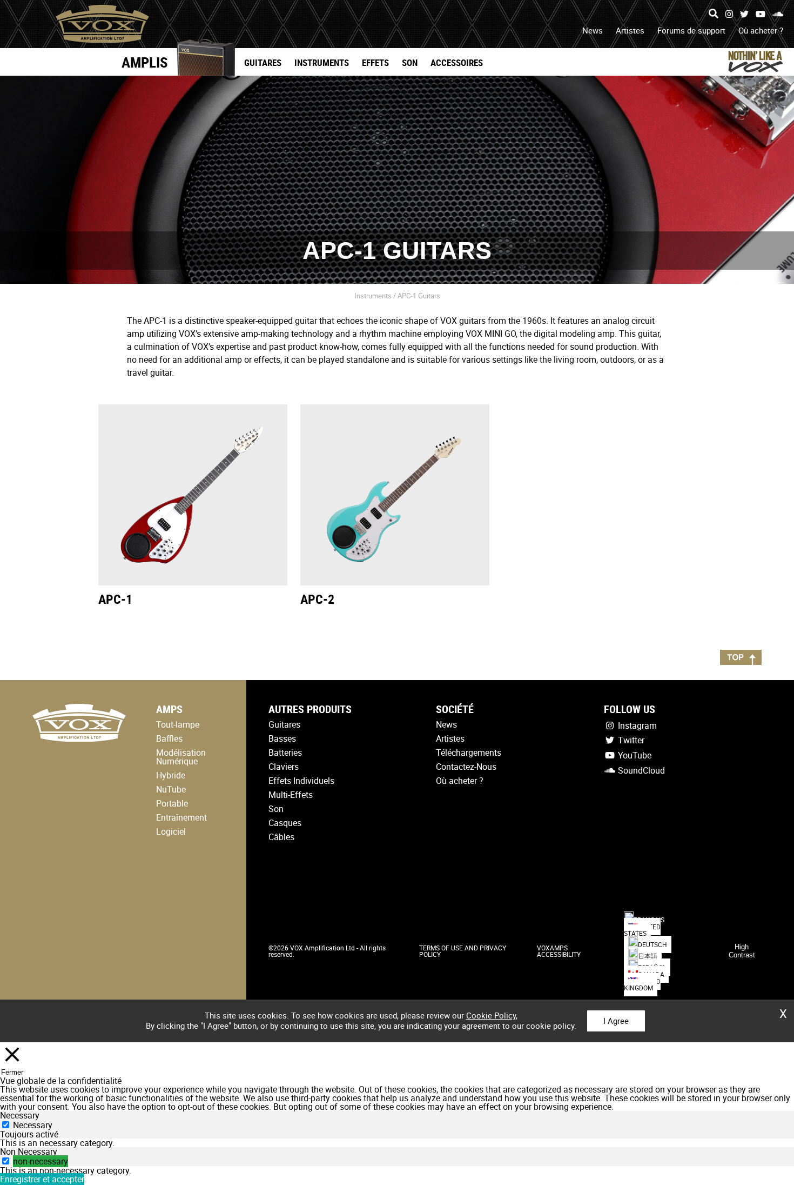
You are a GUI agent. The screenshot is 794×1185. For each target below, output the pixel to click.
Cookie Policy (491, 1015)
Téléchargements (468, 752)
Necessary (32, 1125)
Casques (284, 823)
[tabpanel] (397, 1143)
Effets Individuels (301, 781)
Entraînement (181, 817)
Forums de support (691, 30)
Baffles (169, 738)
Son (410, 62)
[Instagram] (729, 14)
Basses (282, 738)
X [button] (783, 1010)
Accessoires (456, 62)
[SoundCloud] (777, 14)
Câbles (281, 837)
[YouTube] (760, 14)
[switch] (5, 1160)
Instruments (321, 62)
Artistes (630, 30)
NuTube (171, 789)
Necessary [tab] (19, 1115)
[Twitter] (744, 14)
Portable (172, 803)
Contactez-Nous (466, 767)
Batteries (285, 752)
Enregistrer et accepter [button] (42, 1179)
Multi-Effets (290, 795)
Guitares (262, 62)
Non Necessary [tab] (28, 1151)
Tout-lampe (177, 724)
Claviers (283, 767)
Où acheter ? (760, 30)
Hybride (170, 775)
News (592, 30)
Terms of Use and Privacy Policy (462, 950)
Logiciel (171, 831)
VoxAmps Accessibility (559, 950)
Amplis (145, 62)
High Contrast (742, 951)
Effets (375, 62)
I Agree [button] (616, 1020)
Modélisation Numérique (181, 757)
